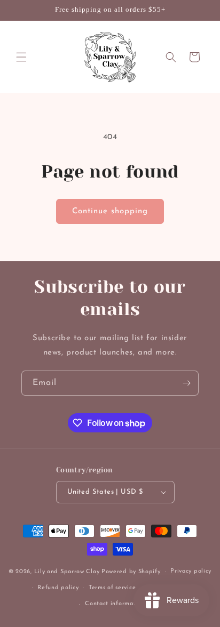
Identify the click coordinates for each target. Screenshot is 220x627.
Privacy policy (190, 571)
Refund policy (57, 588)
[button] (21, 57)
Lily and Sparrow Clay (67, 572)
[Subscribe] (186, 383)
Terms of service (112, 588)
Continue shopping (110, 211)
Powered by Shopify (131, 572)
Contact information (115, 604)
